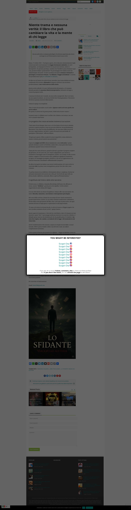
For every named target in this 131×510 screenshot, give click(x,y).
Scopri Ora (64, 243)
